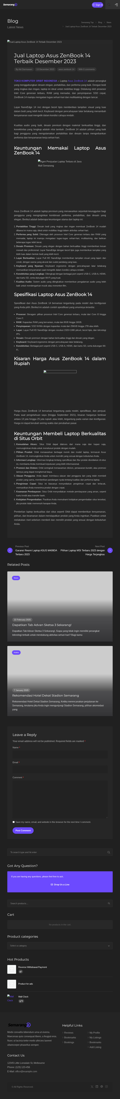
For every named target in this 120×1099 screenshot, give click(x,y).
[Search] (109, 903)
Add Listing (95, 1047)
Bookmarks (70, 1037)
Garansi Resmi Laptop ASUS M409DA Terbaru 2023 (36, 550)
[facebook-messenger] (101, 1087)
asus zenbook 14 (66, 69)
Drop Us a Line (61, 884)
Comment (18, 777)
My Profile (95, 1032)
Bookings (69, 1042)
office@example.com (26, 1071)
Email (16, 762)
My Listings (95, 1037)
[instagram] (106, 1087)
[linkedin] (97, 1087)
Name (16, 747)
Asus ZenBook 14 (77, 81)
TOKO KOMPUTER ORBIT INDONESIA (35, 81)
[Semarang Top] (10, 5)
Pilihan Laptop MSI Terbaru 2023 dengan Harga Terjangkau (83, 550)
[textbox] (60, 945)
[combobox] (60, 945)
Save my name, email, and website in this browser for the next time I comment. (53, 822)
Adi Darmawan (25, 69)
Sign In (99, 5)
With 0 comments (87, 69)
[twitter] (92, 1087)
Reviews (68, 1032)
